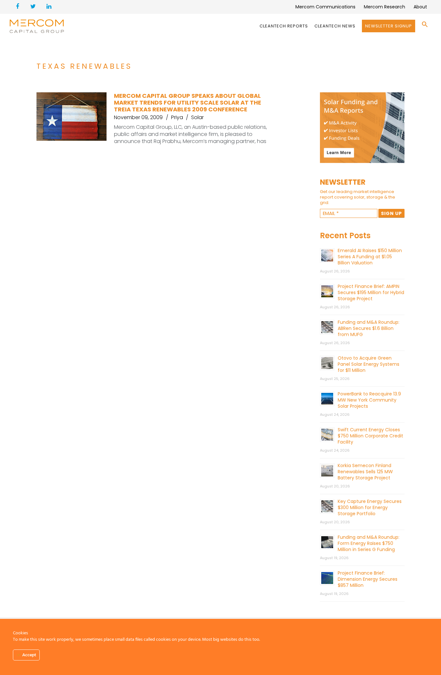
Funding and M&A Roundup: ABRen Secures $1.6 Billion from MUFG (368, 328)
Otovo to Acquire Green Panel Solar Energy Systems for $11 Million (368, 364)
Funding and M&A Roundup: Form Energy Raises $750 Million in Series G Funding (368, 543)
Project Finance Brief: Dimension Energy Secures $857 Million (367, 579)
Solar (197, 117)
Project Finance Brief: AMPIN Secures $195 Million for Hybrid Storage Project (371, 292)
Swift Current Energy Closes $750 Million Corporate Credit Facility (370, 435)
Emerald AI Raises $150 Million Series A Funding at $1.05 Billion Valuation (370, 256)
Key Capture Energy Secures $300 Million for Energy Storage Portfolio (370, 507)
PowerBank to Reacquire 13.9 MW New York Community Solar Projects (369, 400)
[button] (424, 26)
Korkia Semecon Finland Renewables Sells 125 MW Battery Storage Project (365, 471)
